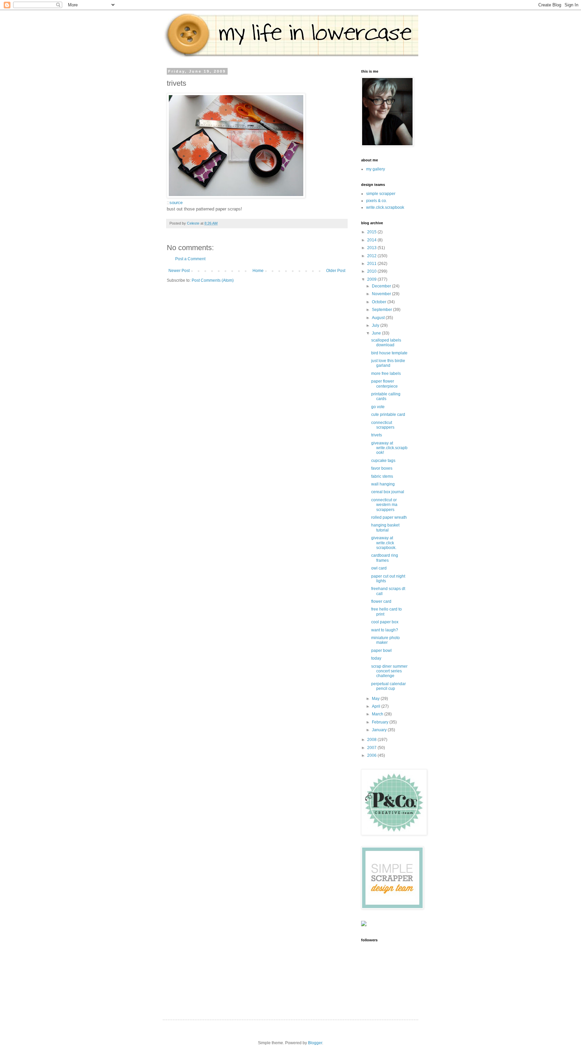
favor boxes (381, 468)
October (379, 302)
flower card (381, 601)
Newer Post (179, 270)
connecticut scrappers (382, 425)
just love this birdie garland (388, 363)
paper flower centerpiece (384, 383)
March (378, 714)
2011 (372, 263)
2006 (372, 755)
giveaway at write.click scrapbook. (383, 543)
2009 (372, 279)
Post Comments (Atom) (213, 280)
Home (258, 270)
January (380, 730)
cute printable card (388, 414)
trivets (376, 435)
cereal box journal (387, 491)
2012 (372, 255)
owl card (379, 568)
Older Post (335, 270)
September (382, 309)
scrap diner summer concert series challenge (389, 671)
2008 (372, 739)
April (376, 706)
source (176, 202)
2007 (372, 747)
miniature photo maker (385, 640)
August (379, 317)
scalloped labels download (386, 342)
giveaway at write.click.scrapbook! (389, 448)
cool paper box (384, 622)
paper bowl (381, 650)
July (376, 325)
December (382, 286)
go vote (378, 406)
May (376, 698)
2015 (372, 232)
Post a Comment (190, 259)
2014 (372, 240)
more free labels (386, 373)
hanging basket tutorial (385, 527)
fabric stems (382, 476)
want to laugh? (384, 630)
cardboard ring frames (384, 557)
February (380, 722)
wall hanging (383, 484)
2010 (372, 271)
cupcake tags (383, 460)
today (376, 658)
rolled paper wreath (389, 517)
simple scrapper (380, 193)
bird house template (389, 353)
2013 (372, 247)
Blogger (315, 1043)
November (382, 293)
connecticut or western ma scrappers (384, 505)
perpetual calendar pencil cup (388, 686)
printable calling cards (385, 396)
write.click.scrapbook (385, 207)
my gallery (375, 169)
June (377, 333)
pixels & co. (376, 200)
